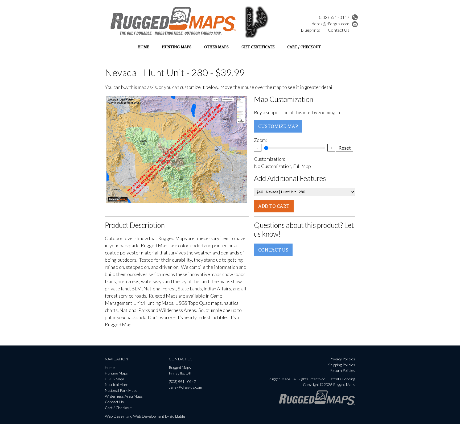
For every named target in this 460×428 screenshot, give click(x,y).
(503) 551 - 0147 (334, 17)
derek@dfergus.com (330, 23)
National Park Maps (121, 390)
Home (143, 46)
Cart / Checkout (304, 46)
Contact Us (338, 29)
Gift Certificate (257, 46)
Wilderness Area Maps (124, 396)
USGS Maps (115, 379)
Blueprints (310, 29)
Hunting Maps (176, 46)
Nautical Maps (117, 384)
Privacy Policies (342, 359)
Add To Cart (273, 206)
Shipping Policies (341, 365)
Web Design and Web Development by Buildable (145, 416)
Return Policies (342, 370)
